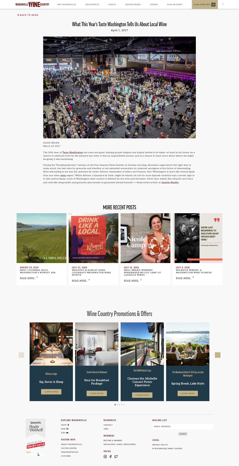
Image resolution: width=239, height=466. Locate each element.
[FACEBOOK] (110, 456)
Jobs (106, 429)
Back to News (29, 14)
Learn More (51, 391)
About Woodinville (71, 444)
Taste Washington (73, 152)
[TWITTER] (116, 456)
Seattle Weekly (170, 182)
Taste (64, 425)
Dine (63, 429)
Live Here (66, 456)
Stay (63, 433)
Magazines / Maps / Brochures (120, 444)
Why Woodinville (66, 4)
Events (112, 4)
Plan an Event (175, 4)
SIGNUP (182, 434)
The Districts (92, 4)
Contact (108, 425)
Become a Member (113, 440)
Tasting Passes (133, 4)
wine (63, 175)
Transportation (69, 452)
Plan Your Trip (202, 4)
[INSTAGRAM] (105, 456)
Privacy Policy (160, 445)
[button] (115, 404)
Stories (154, 4)
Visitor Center (69, 448)
